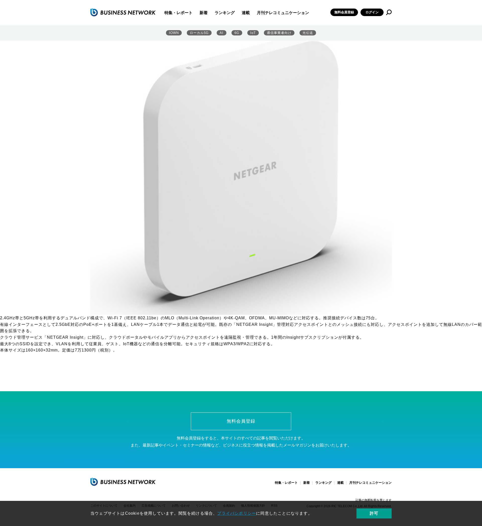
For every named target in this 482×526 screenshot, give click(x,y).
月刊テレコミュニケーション (283, 13)
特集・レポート (178, 13)
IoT (253, 33)
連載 (246, 13)
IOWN (174, 33)
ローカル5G (199, 33)
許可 (374, 513)
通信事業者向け (279, 33)
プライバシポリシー (236, 513)
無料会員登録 (344, 12)
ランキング (225, 13)
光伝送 (308, 33)
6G (236, 33)
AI (221, 33)
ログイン (372, 12)
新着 (204, 13)
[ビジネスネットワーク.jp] (123, 12)
